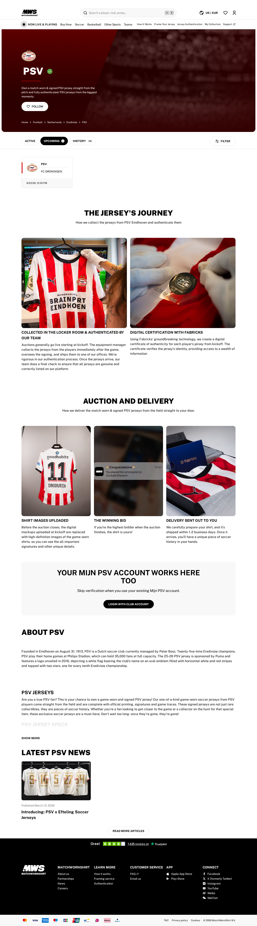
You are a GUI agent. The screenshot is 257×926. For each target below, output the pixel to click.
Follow (37, 106)
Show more (30, 738)
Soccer (79, 24)
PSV (84, 122)
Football (38, 122)
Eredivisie (71, 122)
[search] (128, 12)
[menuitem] (208, 12)
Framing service (104, 878)
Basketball (94, 24)
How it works (102, 873)
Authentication (103, 883)
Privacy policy (180, 920)
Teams (128, 24)
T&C (166, 920)
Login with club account (128, 604)
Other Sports (112, 24)
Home (24, 122)
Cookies (195, 920)
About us (63, 873)
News (61, 883)
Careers (63, 888)
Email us (135, 878)
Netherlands (54, 122)
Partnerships (66, 878)
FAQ (133, 873)
